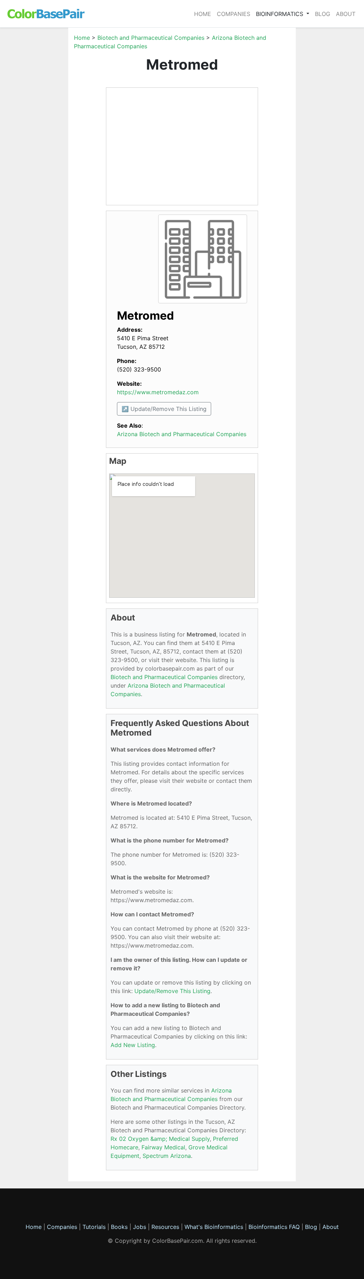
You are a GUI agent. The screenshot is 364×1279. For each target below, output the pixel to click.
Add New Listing (133, 1044)
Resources (165, 1226)
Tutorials (94, 1226)
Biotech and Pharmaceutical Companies (150, 37)
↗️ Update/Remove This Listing (164, 408)
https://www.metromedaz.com (158, 392)
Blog (322, 13)
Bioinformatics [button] (280, 13)
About (345, 13)
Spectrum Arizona (167, 1155)
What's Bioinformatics (213, 1226)
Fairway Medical (163, 1147)
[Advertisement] (40, 139)
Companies (233, 13)
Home (202, 13)
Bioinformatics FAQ (274, 1226)
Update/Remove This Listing (172, 991)
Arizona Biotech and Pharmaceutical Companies (181, 434)
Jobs (139, 1226)
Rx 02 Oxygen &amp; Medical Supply (160, 1138)
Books (119, 1226)
